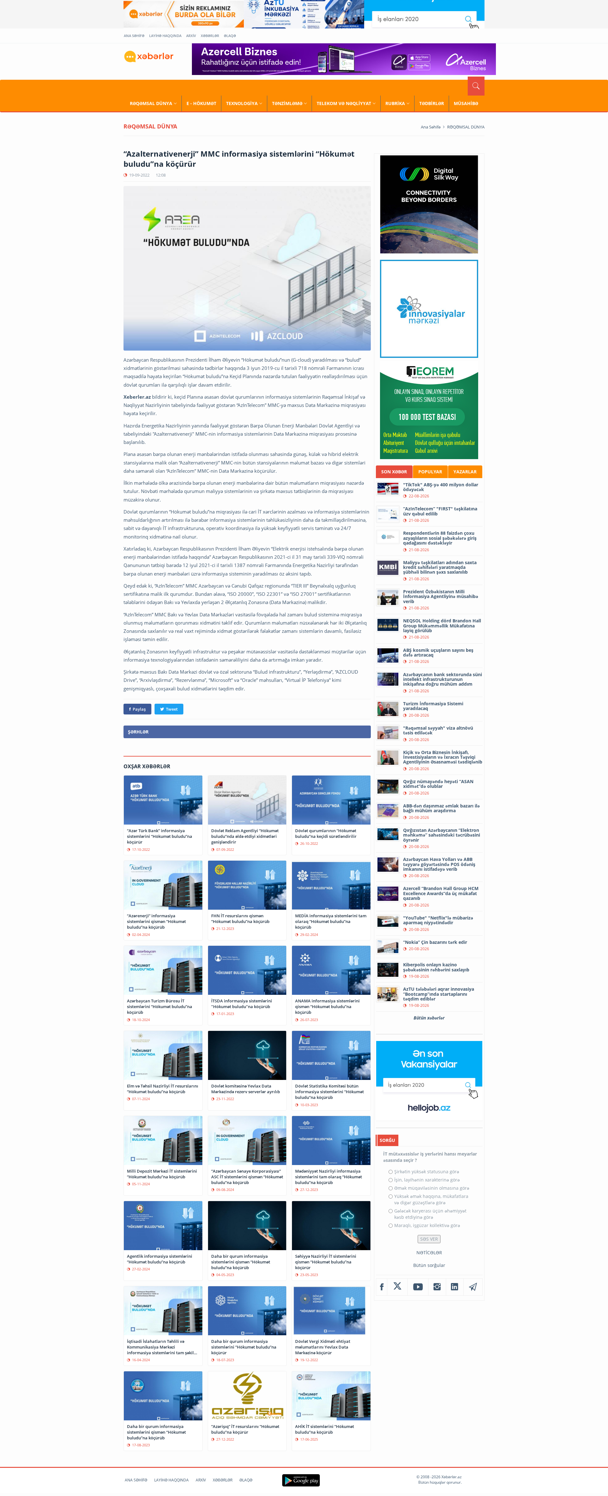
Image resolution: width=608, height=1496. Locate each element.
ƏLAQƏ (230, 35)
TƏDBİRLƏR (431, 103)
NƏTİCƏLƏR (429, 1253)
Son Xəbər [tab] (394, 472)
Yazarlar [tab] (465, 472)
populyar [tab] (430, 472)
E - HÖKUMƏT (201, 103)
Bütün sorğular (429, 1265)
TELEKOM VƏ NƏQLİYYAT (344, 103)
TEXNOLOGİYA (242, 103)
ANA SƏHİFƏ (134, 35)
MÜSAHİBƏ (466, 103)
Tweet (172, 709)
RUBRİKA (395, 103)
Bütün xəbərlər (429, 1018)
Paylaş (139, 709)
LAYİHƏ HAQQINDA (165, 35)
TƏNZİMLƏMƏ (287, 103)
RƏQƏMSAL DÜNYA (151, 103)
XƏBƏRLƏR (210, 35)
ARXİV (191, 35)
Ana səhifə (430, 127)
